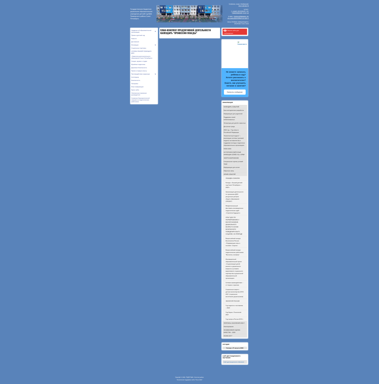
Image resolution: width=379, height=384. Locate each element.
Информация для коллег (232, 167)
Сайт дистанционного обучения (234, 362)
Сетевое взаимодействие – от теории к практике (234, 284)
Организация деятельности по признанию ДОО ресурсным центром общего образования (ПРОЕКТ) (234, 196)
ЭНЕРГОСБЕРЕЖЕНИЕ (231, 158)
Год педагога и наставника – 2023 (234, 306)
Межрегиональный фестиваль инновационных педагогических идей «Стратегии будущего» (234, 209)
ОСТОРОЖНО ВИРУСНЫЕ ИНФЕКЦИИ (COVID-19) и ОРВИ (234, 153)
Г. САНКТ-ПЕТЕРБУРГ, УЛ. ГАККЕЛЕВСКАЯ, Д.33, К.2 (240, 12)
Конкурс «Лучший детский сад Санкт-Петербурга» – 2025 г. (234, 185)
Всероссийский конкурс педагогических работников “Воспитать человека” (234, 252)
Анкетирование (229, 326)
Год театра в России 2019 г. (234, 319)
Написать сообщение (235, 92)
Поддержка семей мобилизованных (229, 118)
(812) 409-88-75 (243, 6)
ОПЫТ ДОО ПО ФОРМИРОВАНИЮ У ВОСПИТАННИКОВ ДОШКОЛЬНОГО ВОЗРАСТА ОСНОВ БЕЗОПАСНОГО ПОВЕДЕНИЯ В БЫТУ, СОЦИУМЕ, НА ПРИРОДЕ (234, 225)
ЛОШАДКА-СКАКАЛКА (233, 178)
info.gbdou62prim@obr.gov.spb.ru (238, 18)
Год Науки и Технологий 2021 (233, 313)
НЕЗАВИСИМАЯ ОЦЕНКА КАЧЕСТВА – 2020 (232, 331)
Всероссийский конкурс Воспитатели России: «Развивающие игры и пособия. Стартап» (233, 241)
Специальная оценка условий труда (233, 162)
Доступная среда (229, 126)
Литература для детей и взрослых (235, 123)
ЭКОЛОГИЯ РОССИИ (233, 301)
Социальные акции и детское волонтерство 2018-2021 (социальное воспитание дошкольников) (235, 292)
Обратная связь (229, 171)
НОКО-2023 (227, 149)
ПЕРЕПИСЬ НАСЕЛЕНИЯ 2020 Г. (234, 323)
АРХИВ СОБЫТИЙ (229, 174)
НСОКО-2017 (228, 336)
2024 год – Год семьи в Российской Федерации (231, 131)
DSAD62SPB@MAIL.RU (241, 17)
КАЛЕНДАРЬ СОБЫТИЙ (231, 107)
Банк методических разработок (234, 110)
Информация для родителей (233, 114)
